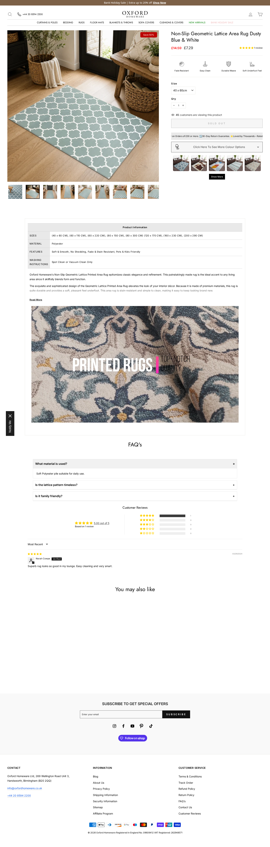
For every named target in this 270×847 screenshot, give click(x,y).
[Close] (185, 389)
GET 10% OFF (135, 447)
